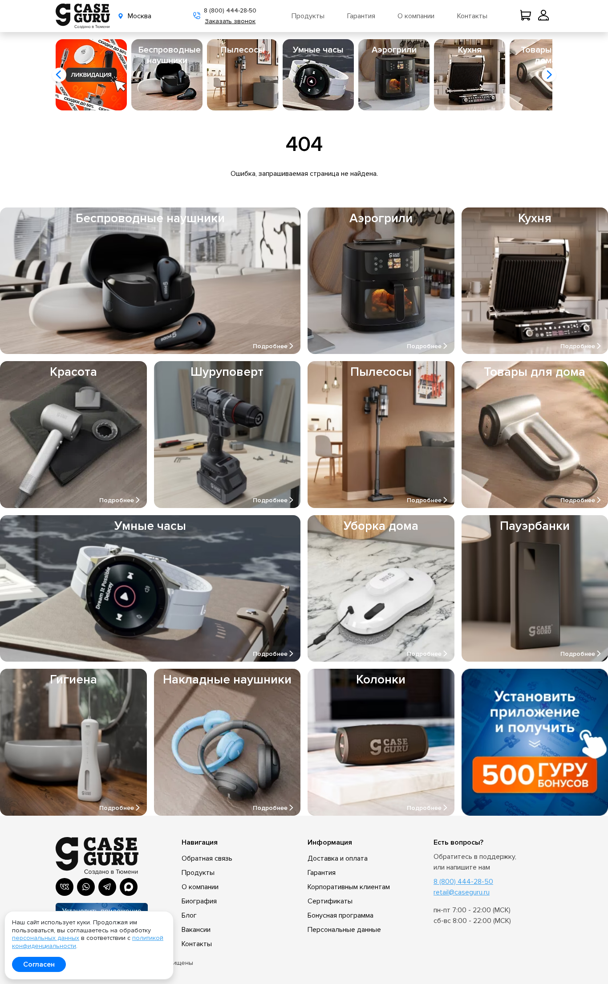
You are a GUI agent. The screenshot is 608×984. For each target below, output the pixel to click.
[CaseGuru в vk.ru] (64, 887)
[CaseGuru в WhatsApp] (86, 887)
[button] (59, 75)
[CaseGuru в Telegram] (107, 887)
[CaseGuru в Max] (129, 887)
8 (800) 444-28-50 (230, 10)
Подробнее (270, 346)
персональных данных (45, 938)
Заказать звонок (230, 21)
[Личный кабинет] (543, 16)
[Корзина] (527, 16)
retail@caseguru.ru (462, 892)
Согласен (39, 964)
